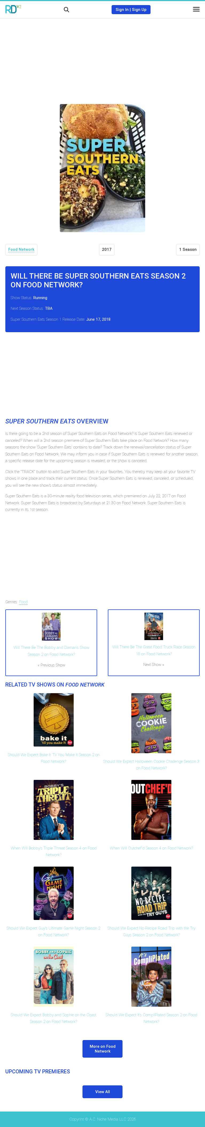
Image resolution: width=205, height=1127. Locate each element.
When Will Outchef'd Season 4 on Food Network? (151, 848)
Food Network (21, 249)
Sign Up (139, 9)
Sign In (122, 9)
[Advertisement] (102, 57)
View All (102, 1091)
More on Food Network (103, 1049)
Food (23, 602)
